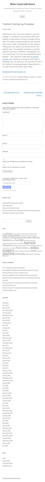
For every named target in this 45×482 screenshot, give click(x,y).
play (29, 248)
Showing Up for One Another (16, 268)
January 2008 (6, 395)
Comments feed (7, 463)
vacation (31, 254)
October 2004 (7, 438)
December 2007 (7, 398)
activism (8, 233)
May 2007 (5, 405)
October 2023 (7, 323)
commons (29, 235)
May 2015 (5, 345)
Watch (4, 255)
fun (22, 239)
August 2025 (6, 318)
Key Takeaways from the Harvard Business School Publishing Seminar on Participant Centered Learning (21, 277)
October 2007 (7, 400)
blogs (35, 233)
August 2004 (6, 443)
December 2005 (7, 410)
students (39, 251)
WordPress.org (7, 466)
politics (34, 247)
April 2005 (6, 423)
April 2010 (6, 368)
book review (8, 235)
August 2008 (6, 383)
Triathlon (32, 77)
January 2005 (6, 430)
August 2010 (6, 360)
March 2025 (6, 320)
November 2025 (7, 310)
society (33, 250)
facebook (7, 240)
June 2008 (5, 388)
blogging (31, 233)
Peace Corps (21, 247)
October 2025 (7, 313)
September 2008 (8, 380)
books (17, 235)
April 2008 (6, 390)
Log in (4, 458)
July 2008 (5, 385)
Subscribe (7, 187)
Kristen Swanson (8, 288)
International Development (10, 243)
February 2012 (7, 353)
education (27, 237)
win (7, 255)
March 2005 (6, 425)
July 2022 (5, 325)
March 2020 (6, 335)
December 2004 (7, 433)
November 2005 (7, 413)
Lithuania (7, 245)
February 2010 (7, 370)
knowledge (21, 243)
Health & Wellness (23, 77)
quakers (8, 250)
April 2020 (6, 333)
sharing (28, 251)
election (36, 237)
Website (5, 151)
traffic (27, 254)
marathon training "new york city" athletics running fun (27, 245)
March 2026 (6, 308)
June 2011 (5, 355)
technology (20, 253)
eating (19, 237)
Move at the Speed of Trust (11, 208)
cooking (34, 235)
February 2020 (7, 338)
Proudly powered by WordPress (12, 478)
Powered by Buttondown (9, 190)
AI (13, 233)
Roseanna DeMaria (8, 275)
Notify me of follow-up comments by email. (18, 162)
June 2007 (5, 403)
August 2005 (6, 418)
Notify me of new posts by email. (14, 167)
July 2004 (5, 445)
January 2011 (6, 358)
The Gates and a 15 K (11, 92)
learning (30, 242)
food (17, 240)
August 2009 (6, 375)
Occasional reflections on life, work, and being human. (15, 179)
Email (5, 143)
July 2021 (5, 330)
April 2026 (6, 305)
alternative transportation (21, 233)
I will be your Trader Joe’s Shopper (13, 203)
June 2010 (5, 363)
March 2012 (6, 350)
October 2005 (7, 415)
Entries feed (6, 461)
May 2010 (5, 365)
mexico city (6, 248)
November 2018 (7, 343)
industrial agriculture (30, 240)
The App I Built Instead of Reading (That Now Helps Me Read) (21, 210)
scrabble (16, 251)
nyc (10, 248)
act (3, 233)
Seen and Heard (7, 205)
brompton (23, 235)
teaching (9, 253)
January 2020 (6, 340)
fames (13, 240)
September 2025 (8, 315)
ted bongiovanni (8, 283)
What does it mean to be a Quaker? (13, 213)
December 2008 (7, 378)
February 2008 (7, 393)
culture (6, 237)
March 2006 (6, 408)
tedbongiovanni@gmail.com (18, 79)
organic (13, 248)
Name (5, 135)
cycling (13, 237)
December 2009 (7, 373)
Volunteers (37, 254)
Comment (7, 112)
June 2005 (5, 420)
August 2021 (6, 328)
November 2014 (7, 348)
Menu (22, 16)
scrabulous (22, 251)
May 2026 (5, 303)
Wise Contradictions (22, 4)
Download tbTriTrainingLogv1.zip (14, 72)
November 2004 (7, 435)
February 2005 (7, 428)
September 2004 (8, 440)
